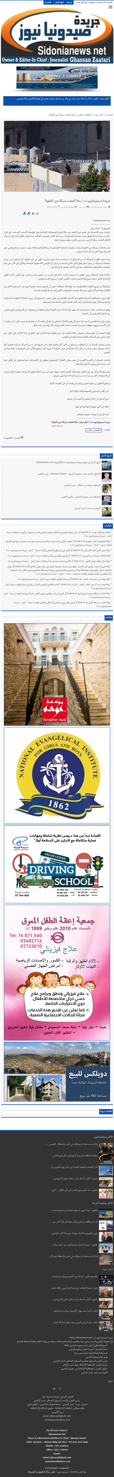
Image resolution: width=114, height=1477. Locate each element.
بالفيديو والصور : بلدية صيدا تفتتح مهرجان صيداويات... (73, 1276)
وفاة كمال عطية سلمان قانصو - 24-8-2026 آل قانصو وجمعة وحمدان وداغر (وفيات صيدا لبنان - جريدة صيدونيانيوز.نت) (59, 561)
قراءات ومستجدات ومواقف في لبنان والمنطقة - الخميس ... (72, 1144)
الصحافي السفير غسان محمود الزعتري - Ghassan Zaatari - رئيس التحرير (68, 474)
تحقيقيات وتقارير (84, 115)
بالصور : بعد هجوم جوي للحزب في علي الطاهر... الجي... (73, 1190)
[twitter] (54, 1389)
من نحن (69, 2)
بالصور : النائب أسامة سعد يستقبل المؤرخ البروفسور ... (74, 1179)
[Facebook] (60, 1389)
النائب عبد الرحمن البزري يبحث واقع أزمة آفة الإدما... (74, 1322)
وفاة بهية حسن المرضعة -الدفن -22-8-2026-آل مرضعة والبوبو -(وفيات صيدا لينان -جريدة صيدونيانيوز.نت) (64, 579)
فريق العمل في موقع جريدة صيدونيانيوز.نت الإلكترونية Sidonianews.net (68, 462)
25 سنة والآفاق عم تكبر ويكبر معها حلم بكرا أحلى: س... (74, 1222)
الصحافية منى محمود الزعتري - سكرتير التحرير (80, 497)
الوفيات (107, 526)
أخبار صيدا (104, 99)
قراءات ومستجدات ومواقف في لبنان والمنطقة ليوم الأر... (73, 1256)
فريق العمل (59, 2)
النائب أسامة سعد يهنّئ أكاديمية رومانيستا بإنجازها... (75, 1311)
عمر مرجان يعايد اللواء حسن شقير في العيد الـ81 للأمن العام (73, 99)
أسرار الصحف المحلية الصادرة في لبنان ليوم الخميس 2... (73, 1167)
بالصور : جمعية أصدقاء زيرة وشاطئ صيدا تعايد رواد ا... (74, 1245)
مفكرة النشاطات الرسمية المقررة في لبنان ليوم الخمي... (74, 1156)
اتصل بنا (48, 2)
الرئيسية (109, 115)
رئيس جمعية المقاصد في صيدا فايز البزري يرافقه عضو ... (73, 1288)
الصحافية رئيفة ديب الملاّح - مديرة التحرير (82, 485)
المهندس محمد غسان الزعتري (87, 508)
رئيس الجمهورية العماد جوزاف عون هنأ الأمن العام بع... (74, 1233)
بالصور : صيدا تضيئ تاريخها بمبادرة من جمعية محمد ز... (73, 1210)
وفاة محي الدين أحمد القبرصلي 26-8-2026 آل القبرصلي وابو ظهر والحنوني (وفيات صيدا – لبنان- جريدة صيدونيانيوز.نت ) (58, 550)
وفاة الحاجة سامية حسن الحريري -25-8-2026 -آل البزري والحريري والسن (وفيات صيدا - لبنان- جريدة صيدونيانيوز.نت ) (59, 556)
